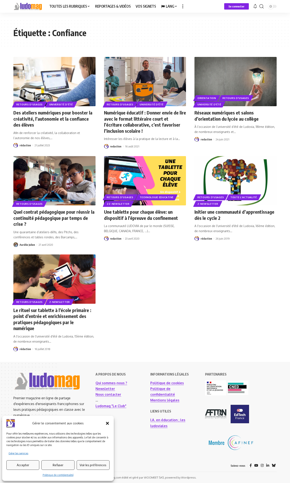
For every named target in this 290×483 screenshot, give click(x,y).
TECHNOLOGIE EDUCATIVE (156, 197)
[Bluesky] (274, 465)
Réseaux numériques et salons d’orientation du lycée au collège (226, 116)
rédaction (25, 145)
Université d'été (61, 104)
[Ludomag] (27, 6)
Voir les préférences (93, 465)
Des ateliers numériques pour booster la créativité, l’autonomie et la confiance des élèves (52, 119)
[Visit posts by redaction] (106, 146)
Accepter (23, 465)
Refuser (58, 465)
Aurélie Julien (27, 244)
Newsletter (105, 389)
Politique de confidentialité (58, 475)
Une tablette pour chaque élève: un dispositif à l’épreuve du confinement (141, 215)
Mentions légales (164, 400)
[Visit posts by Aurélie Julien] (15, 244)
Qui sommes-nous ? (111, 383)
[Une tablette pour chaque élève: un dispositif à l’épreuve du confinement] (145, 180)
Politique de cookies (167, 383)
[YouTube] (256, 465)
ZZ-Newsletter (118, 203)
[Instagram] (262, 465)
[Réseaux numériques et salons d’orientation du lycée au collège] (235, 81)
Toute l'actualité (243, 197)
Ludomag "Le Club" (111, 406)
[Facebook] (251, 465)
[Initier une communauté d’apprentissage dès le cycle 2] (235, 180)
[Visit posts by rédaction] (15, 145)
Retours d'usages (29, 104)
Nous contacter (108, 394)
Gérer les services (18, 453)
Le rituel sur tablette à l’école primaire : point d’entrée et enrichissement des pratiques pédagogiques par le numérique (52, 319)
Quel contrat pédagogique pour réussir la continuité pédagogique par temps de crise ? (53, 218)
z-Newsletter (207, 203)
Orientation (206, 98)
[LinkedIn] (267, 465)
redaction (115, 146)
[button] (107, 423)
